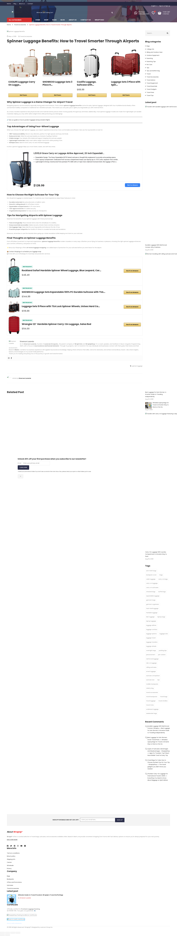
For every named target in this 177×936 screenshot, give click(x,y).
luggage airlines (151, 625)
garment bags (150, 600)
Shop (46, 20)
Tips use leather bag (153, 71)
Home (9, 4)
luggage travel (151, 638)
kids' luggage (150, 617)
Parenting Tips (151, 61)
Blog (15, 4)
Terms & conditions (13, 853)
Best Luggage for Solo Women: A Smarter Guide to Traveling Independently (159, 730)
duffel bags (162, 592)
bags (161, 575)
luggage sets (164, 634)
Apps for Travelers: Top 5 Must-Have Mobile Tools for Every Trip (159, 754)
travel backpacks (151, 697)
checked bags (150, 592)
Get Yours (23, 95)
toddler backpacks (152, 684)
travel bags (163, 697)
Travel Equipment (152, 83)
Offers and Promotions (14, 882)
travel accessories (152, 692)
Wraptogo (99, 20)
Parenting (150, 58)
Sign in (161, 6)
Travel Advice (151, 80)
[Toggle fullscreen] (7, 933)
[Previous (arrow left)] (2, 935)
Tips (148, 68)
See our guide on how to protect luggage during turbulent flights (29, 120)
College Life (150, 49)
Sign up (167, 6)
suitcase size (150, 680)
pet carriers (161, 655)
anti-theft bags (151, 571)
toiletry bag (150, 688)
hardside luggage (151, 613)
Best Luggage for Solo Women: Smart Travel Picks (157, 739)
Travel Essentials (152, 86)
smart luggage (151, 671)
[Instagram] (9, 358)
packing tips (163, 650)
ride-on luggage (151, 663)
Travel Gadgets (151, 89)
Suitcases (10, 885)
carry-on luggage (152, 583)
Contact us (86, 20)
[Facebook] (11, 358)
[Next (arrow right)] (7, 935)
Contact (30, 4)
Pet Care (149, 64)
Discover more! (12, 840)
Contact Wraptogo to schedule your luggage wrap (25, 251)
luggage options (151, 634)
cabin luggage (150, 579)
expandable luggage (152, 596)
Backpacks (10, 879)
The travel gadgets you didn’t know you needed (157, 767)
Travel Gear (150, 92)
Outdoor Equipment (153, 55)
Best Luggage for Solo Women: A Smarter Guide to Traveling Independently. (155, 394)
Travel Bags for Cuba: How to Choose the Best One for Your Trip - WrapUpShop (159, 762)
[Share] (12, 933)
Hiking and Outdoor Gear (154, 52)
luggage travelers (151, 642)
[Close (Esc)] (17, 933)
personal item (150, 655)
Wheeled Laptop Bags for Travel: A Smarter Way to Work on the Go (158, 742)
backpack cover (151, 575)
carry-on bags (163, 579)
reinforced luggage (152, 659)
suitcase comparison (153, 676)
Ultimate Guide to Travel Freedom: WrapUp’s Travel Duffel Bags (40, 895)
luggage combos (151, 629)
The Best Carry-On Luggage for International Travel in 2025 (158, 775)
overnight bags (151, 650)
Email (19, 463)
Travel (149, 74)
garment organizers (152, 604)
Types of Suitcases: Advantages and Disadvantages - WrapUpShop (159, 750)
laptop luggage (151, 621)
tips (158, 680)
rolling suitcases (151, 667)
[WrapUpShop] (17, 12)
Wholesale (10, 865)
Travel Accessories (20, 25)
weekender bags (151, 713)
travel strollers (163, 701)
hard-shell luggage (152, 608)
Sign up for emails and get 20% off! (66, 820)
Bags (54, 20)
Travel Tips (150, 95)
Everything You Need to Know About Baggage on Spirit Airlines (158, 779)
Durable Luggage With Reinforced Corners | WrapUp (158, 727)
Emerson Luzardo (25, 378)
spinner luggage (137, 366)
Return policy (11, 856)
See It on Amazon (132, 185)
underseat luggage (152, 709)
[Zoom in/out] (2, 933)
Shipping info (11, 859)
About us (22, 4)
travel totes (150, 705)
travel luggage (151, 701)
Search (112, 13)
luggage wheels (151, 646)
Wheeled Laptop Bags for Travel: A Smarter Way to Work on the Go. (161, 405)
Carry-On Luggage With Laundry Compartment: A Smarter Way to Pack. (156, 554)
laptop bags (161, 617)
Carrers (9, 862)
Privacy (9, 868)
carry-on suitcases (152, 587)
